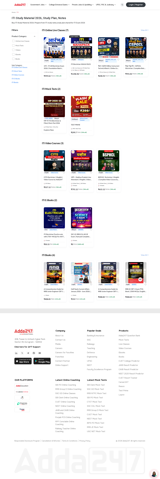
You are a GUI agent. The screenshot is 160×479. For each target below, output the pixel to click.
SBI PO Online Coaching (65, 385)
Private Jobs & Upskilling (82, 5)
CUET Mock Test (94, 414)
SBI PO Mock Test (95, 397)
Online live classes (22, 41)
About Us (59, 335)
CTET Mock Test (94, 402)
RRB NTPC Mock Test (96, 393)
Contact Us (60, 340)
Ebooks (18, 54)
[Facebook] (34, 353)
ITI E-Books (16, 79)
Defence (91, 352)
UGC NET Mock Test (96, 431)
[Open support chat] (154, 473)
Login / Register (136, 5)
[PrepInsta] (22, 404)
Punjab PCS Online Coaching (67, 417)
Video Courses (125, 348)
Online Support (61, 365)
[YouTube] (40, 353)
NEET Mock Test (94, 418)
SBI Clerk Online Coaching (66, 397)
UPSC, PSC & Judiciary (105, 5)
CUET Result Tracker (128, 378)
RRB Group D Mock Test (97, 410)
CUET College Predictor (129, 361)
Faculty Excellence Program (99, 369)
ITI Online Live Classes (19, 67)
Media (58, 344)
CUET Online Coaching (65, 402)
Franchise (59, 357)
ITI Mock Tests (17, 71)
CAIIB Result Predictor (128, 369)
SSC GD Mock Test (95, 389)
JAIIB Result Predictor (128, 365)
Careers (58, 348)
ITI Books (15, 82)
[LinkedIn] (16, 353)
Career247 (123, 382)
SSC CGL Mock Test (96, 406)
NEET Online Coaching (65, 406)
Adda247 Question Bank (129, 335)
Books (17, 59)
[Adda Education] (22, 386)
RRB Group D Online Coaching (68, 389)
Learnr (122, 395)
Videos (17, 50)
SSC (89, 340)
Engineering (92, 357)
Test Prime (123, 390)
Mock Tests (19, 45)
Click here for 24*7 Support (27, 347)
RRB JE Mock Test (95, 427)
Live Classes (124, 344)
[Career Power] (22, 392)
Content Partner (62, 361)
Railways (91, 344)
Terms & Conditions (69, 441)
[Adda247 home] (20, 5)
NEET (89, 365)
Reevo (122, 386)
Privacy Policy (84, 441)
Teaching (91, 348)
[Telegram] (28, 353)
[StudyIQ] (22, 398)
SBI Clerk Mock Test (96, 385)
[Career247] (22, 410)
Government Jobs (37, 5)
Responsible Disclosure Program (27, 441)
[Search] (122, 5)
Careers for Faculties (64, 352)
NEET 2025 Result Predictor (131, 373)
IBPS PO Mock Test (95, 423)
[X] (22, 353)
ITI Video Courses (18, 75)
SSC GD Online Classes (65, 393)
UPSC (89, 361)
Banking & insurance (95, 335)
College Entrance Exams (58, 5)
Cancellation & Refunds (51, 441)
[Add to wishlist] (64, 60)
